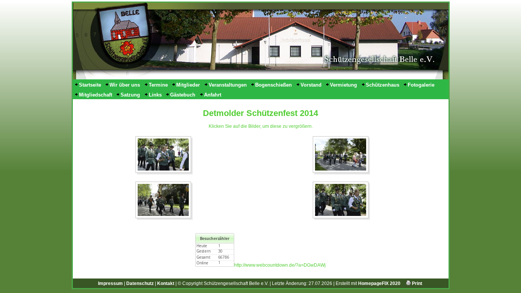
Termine (158, 85)
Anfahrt (212, 95)
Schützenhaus (382, 85)
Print (416, 283)
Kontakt (165, 283)
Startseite (90, 85)
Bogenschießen (273, 85)
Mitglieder (188, 85)
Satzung (130, 95)
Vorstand (311, 85)
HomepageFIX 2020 (379, 283)
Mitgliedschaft (95, 95)
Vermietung (343, 85)
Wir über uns (124, 85)
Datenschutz (140, 283)
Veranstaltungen (228, 85)
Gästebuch (182, 95)
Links (155, 95)
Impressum (110, 283)
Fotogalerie (421, 85)
